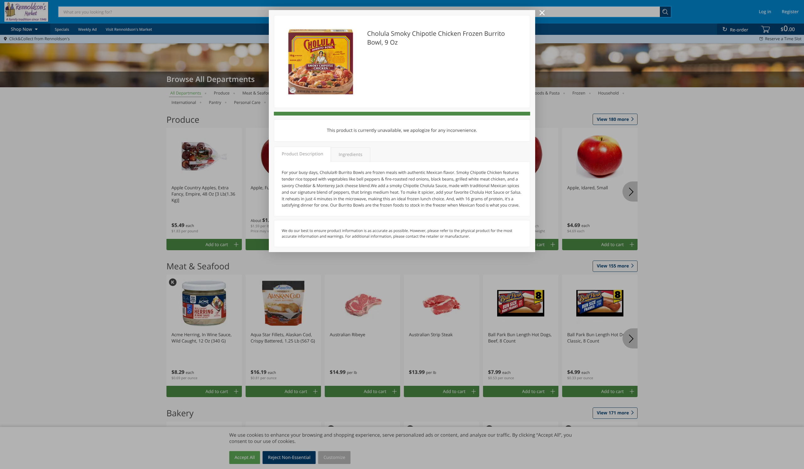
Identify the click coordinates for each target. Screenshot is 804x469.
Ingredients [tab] (350, 155)
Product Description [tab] (302, 154)
